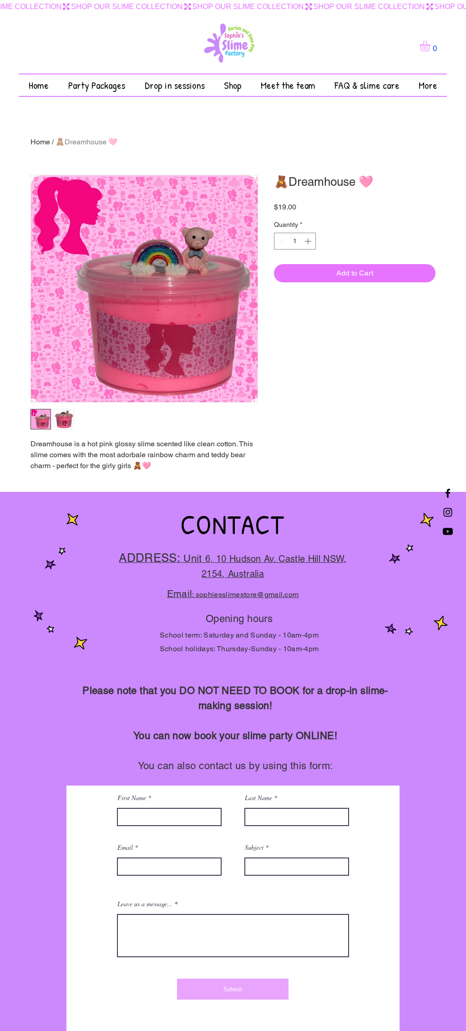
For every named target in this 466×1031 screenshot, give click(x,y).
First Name (131, 798)
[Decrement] (281, 241)
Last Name (258, 798)
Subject (255, 847)
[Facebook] (448, 493)
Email (125, 847)
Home (40, 142)
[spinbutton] (295, 241)
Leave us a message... (144, 904)
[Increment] (308, 241)
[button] (431, 46)
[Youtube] (448, 531)
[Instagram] (448, 512)
